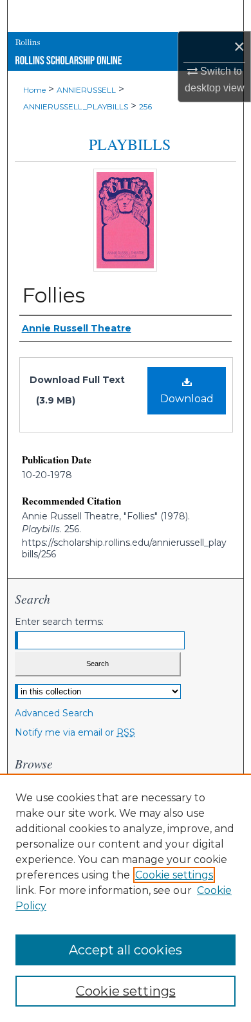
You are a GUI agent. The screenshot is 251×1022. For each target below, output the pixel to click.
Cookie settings (174, 875)
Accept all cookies (125, 950)
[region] (125, 898)
